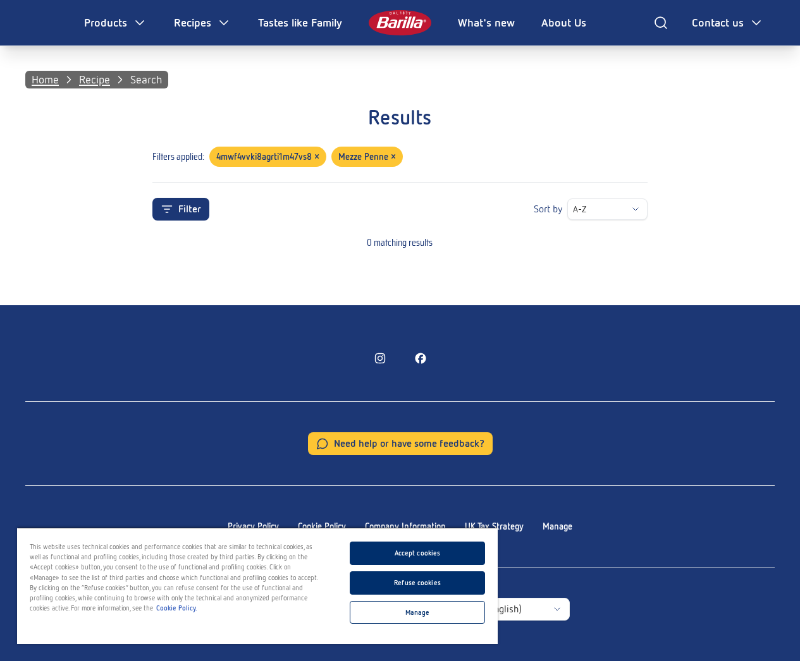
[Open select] (635, 209)
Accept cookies (418, 553)
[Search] (661, 22)
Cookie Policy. (176, 608)
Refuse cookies (417, 582)
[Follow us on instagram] (380, 358)
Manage (557, 526)
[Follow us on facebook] (420, 358)
